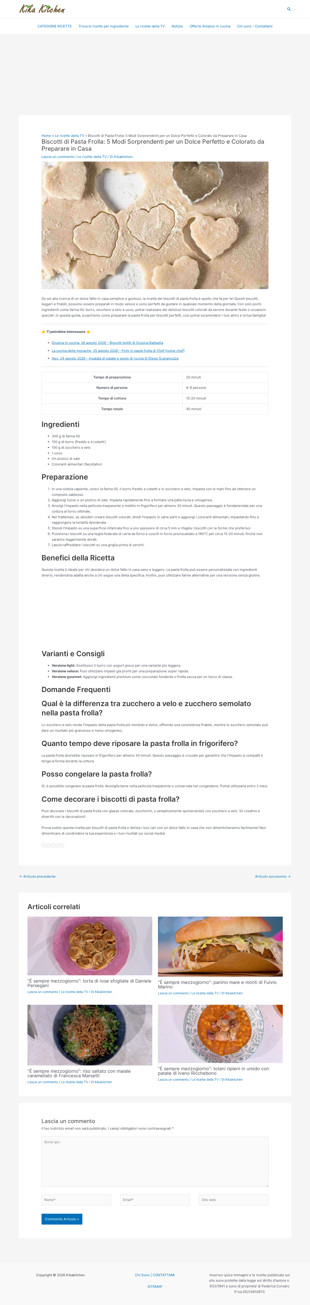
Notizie (177, 26)
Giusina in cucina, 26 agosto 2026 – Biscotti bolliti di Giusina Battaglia (107, 343)
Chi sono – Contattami (255, 26)
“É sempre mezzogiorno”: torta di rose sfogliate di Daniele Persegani (89, 983)
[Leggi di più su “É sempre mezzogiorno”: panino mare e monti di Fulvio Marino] (220, 946)
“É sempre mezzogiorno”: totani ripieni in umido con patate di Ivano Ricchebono (213, 1071)
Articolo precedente (37, 876)
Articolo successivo (273, 876)
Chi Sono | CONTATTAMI (155, 1275)
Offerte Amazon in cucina (210, 26)
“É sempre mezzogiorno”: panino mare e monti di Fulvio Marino (217, 985)
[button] (289, 9)
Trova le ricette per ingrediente (104, 26)
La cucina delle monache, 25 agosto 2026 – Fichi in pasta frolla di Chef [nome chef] (118, 351)
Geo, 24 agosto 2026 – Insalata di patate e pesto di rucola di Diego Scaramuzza (115, 358)
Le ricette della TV (150, 26)
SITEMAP (155, 1286)
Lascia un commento (58, 157)
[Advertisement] (155, 81)
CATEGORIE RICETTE (54, 26)
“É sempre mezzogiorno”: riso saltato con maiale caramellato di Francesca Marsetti (79, 1073)
